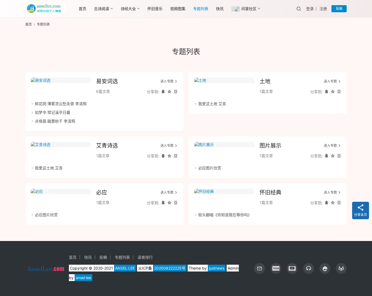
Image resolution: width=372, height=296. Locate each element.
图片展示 (270, 145)
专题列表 (200, 8)
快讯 (220, 8)
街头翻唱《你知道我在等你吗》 (225, 214)
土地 (265, 81)
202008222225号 (169, 268)
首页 (82, 8)
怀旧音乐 (155, 8)
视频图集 (177, 8)
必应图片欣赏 (209, 168)
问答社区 (249, 8)
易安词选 (107, 81)
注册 (323, 8)
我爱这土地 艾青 (212, 103)
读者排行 (145, 257)
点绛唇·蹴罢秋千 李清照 (55, 121)
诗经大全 (128, 8)
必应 (101, 192)
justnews (216, 268)
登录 (310, 8)
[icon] (275, 268)
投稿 (339, 9)
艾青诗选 (107, 145)
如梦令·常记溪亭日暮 (52, 112)
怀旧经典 (270, 192)
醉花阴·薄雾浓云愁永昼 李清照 (61, 103)
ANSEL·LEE (125, 268)
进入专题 (166, 81)
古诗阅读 (101, 8)
